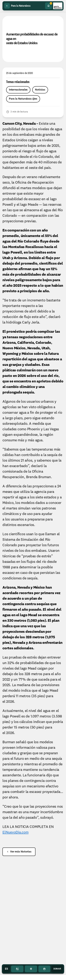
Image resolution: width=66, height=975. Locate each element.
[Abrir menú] (17, 968)
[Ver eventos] (44, 968)
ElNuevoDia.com (15, 832)
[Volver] (7, 6)
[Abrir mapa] (31, 968)
